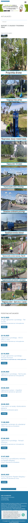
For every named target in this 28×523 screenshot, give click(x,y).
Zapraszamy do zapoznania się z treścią (10, 478)
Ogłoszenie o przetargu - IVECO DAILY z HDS (12, 339)
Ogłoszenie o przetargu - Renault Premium (12, 441)
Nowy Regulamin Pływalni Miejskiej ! (13, 477)
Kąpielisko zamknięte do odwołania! (13, 424)
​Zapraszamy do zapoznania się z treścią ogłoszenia (12, 323)
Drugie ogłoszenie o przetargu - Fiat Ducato (13, 321)
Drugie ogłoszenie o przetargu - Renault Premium (12, 357)
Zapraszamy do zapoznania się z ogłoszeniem (11, 391)
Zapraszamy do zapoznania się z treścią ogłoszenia (12, 375)
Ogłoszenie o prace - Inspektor (11, 390)
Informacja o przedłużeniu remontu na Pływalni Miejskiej (13, 459)
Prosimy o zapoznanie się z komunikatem (10, 426)
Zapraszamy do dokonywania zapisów (9, 410)
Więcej (4, 327)
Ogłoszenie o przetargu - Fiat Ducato (13, 374)
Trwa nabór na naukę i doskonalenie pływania (13, 407)
